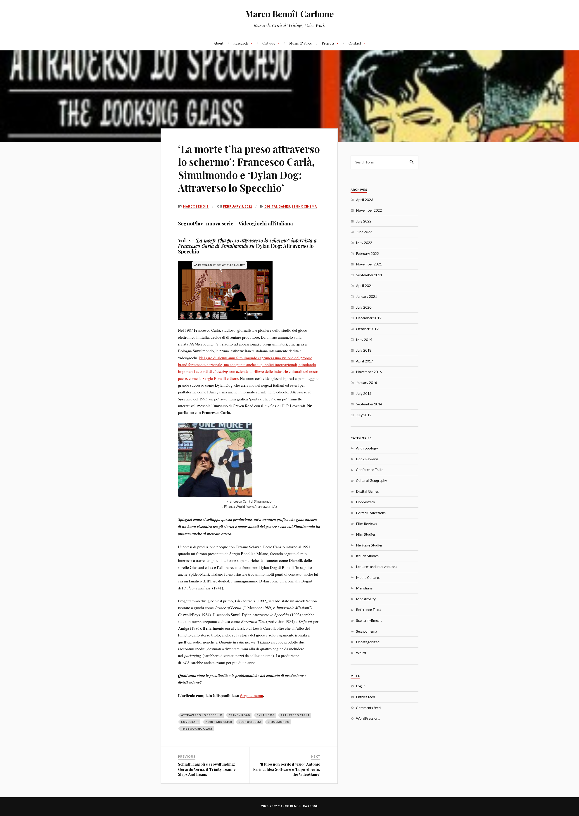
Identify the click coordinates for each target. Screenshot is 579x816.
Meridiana (364, 588)
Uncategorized (368, 642)
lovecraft (190, 721)
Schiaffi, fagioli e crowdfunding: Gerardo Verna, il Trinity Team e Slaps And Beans (206, 769)
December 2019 (368, 318)
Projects (328, 43)
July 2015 (363, 393)
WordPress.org (368, 718)
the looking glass (197, 728)
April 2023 (364, 199)
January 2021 (366, 296)
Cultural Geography (371, 480)
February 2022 (367, 253)
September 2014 (369, 404)
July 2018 (363, 350)
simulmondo (279, 721)
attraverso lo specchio (201, 715)
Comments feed (368, 707)
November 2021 (369, 264)
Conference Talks (369, 469)
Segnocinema (304, 206)
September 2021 (369, 275)
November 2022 (369, 210)
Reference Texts (368, 609)
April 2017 (364, 361)
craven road (239, 715)
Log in (360, 686)
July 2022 (363, 221)
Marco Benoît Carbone (289, 13)
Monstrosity (366, 599)
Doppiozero (365, 502)
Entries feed (365, 697)
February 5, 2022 (237, 206)
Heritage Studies (369, 545)
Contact (355, 43)
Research (240, 43)
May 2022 (364, 242)
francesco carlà (295, 715)
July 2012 (363, 415)
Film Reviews (366, 523)
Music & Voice (300, 43)
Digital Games (277, 206)
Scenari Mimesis (369, 620)
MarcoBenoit (196, 206)
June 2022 (364, 231)
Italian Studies (367, 555)
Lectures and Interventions (376, 566)
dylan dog (265, 715)
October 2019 (367, 328)
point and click (218, 721)
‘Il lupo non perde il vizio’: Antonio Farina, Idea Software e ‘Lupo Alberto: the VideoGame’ (286, 769)
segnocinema (250, 721)
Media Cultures (368, 577)
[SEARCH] (411, 162)
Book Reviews (367, 459)
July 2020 (363, 307)
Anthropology (367, 448)
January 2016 (366, 382)
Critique (268, 43)
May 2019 (364, 339)
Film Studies (366, 534)
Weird (361, 652)
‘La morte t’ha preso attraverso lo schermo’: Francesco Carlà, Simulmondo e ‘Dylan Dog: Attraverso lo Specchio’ (249, 168)
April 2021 (364, 285)
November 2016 (369, 371)
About (218, 43)
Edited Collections (371, 513)
